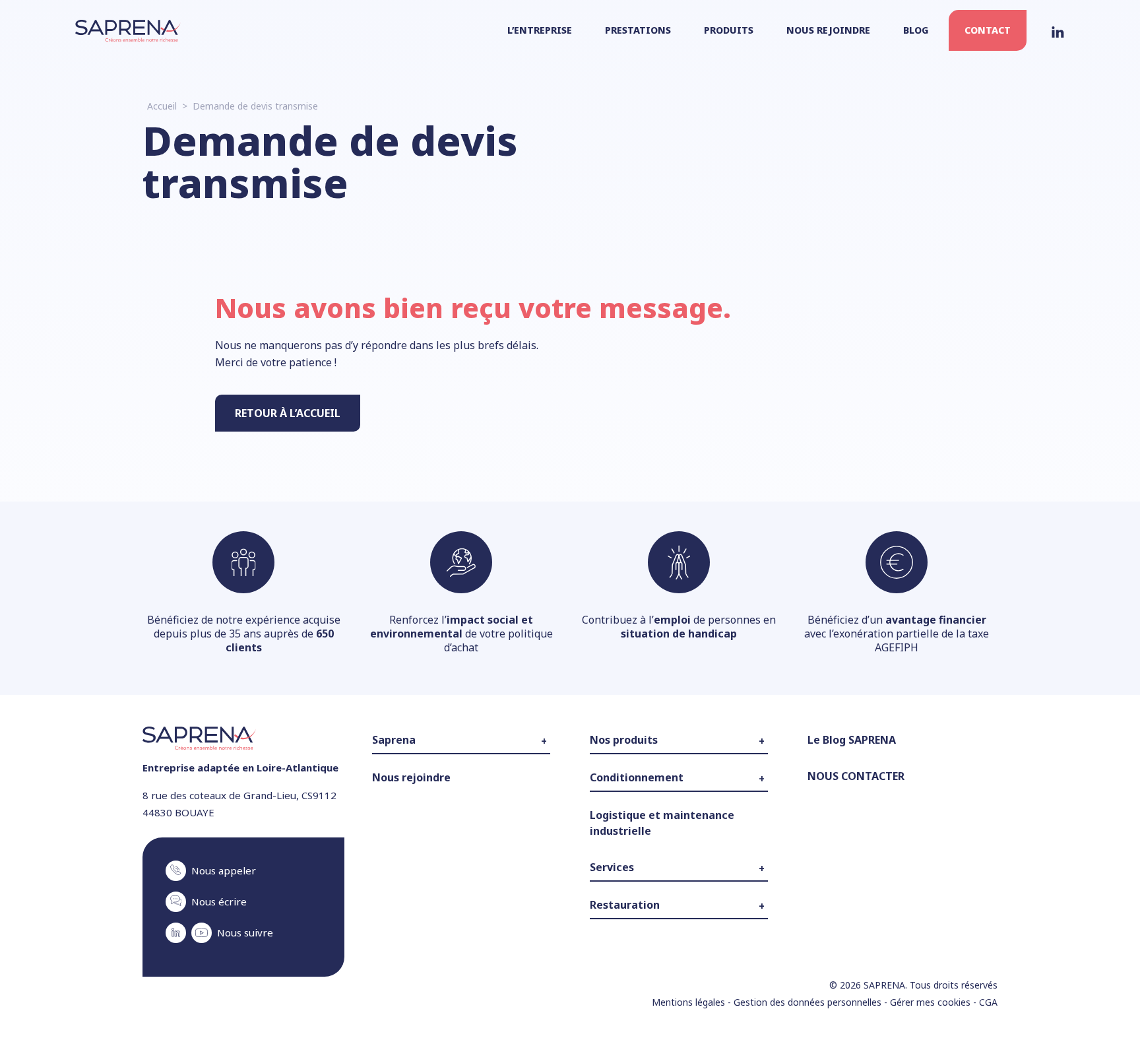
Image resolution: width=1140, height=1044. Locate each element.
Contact (988, 30)
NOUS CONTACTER (856, 776)
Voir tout (606, 853)
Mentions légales (688, 1002)
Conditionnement (636, 777)
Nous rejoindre (828, 30)
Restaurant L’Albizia (627, 942)
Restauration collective (635, 923)
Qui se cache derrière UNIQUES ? (656, 758)
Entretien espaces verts (637, 885)
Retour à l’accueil (287, 413)
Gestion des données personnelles (807, 1002)
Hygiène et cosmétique (636, 795)
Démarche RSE (401, 796)
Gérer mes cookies (930, 1002)
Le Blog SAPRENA (852, 740)
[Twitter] (1058, 30)
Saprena (394, 740)
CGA (988, 1002)
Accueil (162, 106)
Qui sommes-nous (409, 758)
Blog (916, 30)
